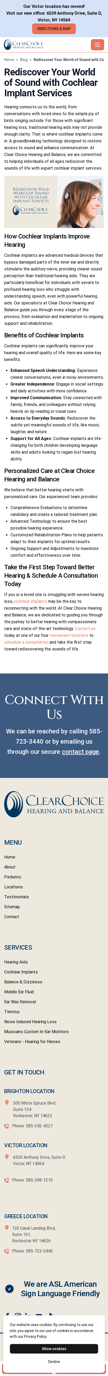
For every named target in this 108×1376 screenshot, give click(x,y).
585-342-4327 (39, 1125)
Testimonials (16, 896)
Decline (54, 1362)
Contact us (85, 628)
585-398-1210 (39, 1180)
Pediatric (12, 876)
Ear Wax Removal (20, 1001)
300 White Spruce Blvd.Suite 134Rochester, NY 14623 (34, 1109)
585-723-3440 (39, 1251)
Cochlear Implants (21, 972)
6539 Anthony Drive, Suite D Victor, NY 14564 (38, 1160)
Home (9, 60)
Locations (13, 886)
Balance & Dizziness (23, 981)
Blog (24, 60)
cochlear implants (30, 601)
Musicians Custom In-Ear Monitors (36, 1031)
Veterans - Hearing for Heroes (32, 1041)
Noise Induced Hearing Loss (30, 1021)
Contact (11, 916)
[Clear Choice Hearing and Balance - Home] (46, 45)
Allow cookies (54, 1349)
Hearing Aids (16, 962)
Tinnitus (12, 1011)
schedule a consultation (27, 642)
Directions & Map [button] (54, 29)
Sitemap (12, 906)
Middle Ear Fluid (19, 991)
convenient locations (69, 635)
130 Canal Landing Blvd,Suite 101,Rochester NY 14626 (34, 1234)
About (9, 867)
